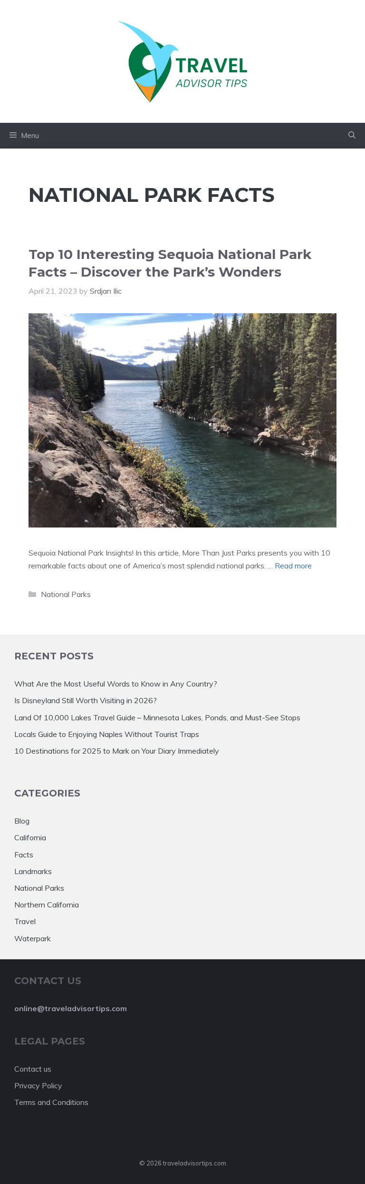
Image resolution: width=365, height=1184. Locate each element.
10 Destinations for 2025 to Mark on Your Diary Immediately (116, 751)
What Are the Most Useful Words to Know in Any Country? (115, 683)
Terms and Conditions (51, 1102)
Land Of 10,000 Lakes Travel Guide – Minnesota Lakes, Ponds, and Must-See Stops (157, 717)
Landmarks (33, 871)
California (30, 837)
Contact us (32, 1069)
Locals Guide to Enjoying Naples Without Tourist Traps (106, 734)
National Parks (66, 594)
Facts (23, 854)
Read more (293, 565)
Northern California (46, 904)
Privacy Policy (38, 1085)
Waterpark (32, 938)
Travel (25, 921)
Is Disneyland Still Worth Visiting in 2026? (85, 700)
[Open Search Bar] (352, 136)
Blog (21, 821)
